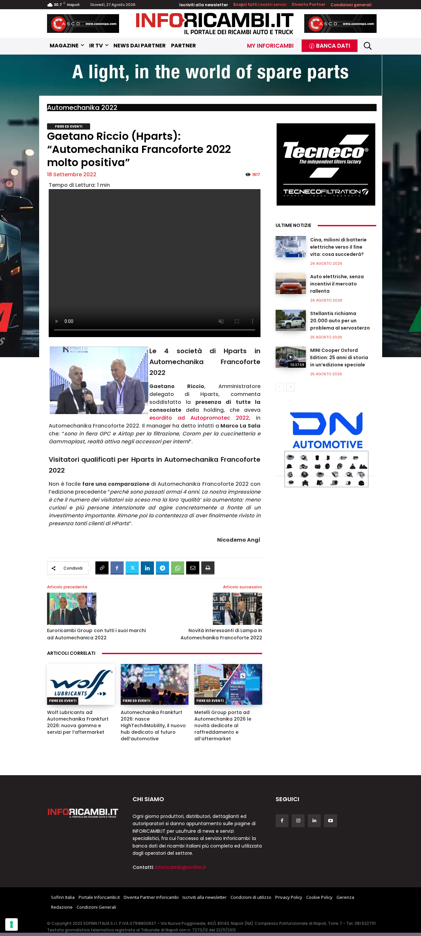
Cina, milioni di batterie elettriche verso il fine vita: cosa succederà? (338, 247)
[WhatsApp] (177, 568)
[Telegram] (162, 568)
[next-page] (290, 387)
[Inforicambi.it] (215, 23)
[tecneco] (326, 164)
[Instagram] (298, 820)
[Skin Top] (210, 76)
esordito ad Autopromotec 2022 (199, 418)
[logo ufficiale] (83, 812)
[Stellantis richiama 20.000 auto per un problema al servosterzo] (291, 320)
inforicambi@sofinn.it (180, 867)
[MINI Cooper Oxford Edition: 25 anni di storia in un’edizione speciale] (291, 357)
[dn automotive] (326, 448)
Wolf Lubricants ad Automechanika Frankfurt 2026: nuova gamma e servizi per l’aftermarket (78, 722)
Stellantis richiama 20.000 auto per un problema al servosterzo (340, 320)
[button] (368, 46)
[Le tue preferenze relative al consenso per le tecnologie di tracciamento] (11, 924)
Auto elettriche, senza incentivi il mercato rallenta (337, 283)
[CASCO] (83, 23)
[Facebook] (117, 568)
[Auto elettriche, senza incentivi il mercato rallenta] (291, 283)
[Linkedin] (147, 568)
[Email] (192, 568)
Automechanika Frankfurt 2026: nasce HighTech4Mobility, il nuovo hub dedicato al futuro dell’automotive (153, 725)
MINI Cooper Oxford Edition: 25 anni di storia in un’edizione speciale (339, 357)
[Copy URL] (102, 568)
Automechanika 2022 (82, 107)
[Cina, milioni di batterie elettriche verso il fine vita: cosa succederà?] (291, 246)
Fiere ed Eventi (68, 126)
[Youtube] (330, 820)
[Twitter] (132, 568)
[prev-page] (280, 387)
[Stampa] (207, 568)
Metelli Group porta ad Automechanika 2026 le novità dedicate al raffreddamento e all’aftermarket (222, 725)
